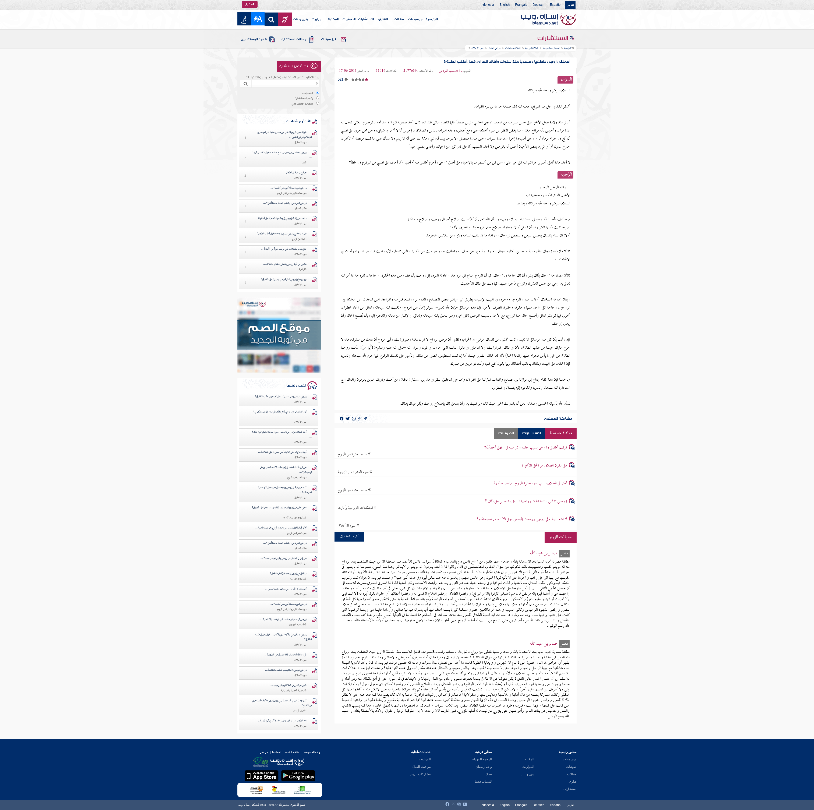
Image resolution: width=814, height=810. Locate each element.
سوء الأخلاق (347, 526)
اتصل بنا (276, 752)
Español (555, 5)
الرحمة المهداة (482, 759)
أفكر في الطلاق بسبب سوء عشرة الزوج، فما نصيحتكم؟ (530, 483)
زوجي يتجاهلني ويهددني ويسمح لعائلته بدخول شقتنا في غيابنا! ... (282, 155)
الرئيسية (432, 19)
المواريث (317, 19)
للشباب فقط (483, 781)
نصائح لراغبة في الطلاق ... (295, 173)
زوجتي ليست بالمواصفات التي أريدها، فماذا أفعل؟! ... (283, 619)
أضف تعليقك (349, 536)
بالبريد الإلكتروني (302, 103)
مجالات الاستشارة (294, 39)
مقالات (399, 19)
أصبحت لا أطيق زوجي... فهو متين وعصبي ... (286, 589)
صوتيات (571, 766)
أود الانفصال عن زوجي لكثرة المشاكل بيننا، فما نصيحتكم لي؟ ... (282, 414)
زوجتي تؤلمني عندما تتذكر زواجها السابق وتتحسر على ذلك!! (526, 501)
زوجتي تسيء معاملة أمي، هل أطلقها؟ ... (288, 188)
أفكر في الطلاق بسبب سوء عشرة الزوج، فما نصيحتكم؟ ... (281, 528)
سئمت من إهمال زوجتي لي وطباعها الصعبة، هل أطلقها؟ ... (281, 218)
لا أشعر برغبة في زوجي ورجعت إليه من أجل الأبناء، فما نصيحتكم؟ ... (285, 490)
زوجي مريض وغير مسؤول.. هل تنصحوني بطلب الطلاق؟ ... (279, 396)
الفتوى (383, 19)
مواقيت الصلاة (421, 766)
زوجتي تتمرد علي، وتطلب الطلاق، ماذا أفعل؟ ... (285, 203)
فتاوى (573, 781)
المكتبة (333, 19)
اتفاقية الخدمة (292, 752)
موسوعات (415, 19)
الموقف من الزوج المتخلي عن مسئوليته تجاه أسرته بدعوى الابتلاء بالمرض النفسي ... (284, 135)
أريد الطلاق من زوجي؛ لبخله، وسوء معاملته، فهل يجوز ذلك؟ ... (282, 434)
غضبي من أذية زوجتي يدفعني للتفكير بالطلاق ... (285, 264)
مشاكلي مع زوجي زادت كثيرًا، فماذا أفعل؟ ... (287, 574)
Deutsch (538, 5)
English (504, 5)
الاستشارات (366, 19)
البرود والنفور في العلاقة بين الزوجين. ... (288, 685)
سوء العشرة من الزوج (353, 454)
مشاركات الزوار (420, 774)
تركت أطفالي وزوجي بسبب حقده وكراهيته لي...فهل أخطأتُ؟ (525, 448)
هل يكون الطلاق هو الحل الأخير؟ (544, 466)
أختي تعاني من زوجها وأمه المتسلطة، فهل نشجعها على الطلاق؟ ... (282, 510)
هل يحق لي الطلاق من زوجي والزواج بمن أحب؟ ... (284, 558)
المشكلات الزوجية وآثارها (356, 508)
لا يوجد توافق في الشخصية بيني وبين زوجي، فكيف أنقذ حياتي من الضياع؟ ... (282, 703)
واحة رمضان (484, 766)
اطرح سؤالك (329, 39)
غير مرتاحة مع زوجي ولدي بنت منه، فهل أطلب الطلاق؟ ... (280, 234)
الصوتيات (349, 19)
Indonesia (487, 5)
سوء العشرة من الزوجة (353, 472)
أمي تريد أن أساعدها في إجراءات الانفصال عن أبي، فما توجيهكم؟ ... (286, 470)
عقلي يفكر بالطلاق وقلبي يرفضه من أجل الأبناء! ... (284, 249)
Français (521, 5)
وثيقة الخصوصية (312, 752)
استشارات (570, 789)
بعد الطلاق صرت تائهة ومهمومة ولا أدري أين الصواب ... (281, 721)
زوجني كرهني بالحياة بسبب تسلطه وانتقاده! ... (286, 670)
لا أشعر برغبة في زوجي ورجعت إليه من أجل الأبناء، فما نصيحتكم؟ (522, 519)
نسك (488, 774)
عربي (570, 5)
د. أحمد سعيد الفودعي (451, 71)
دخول (248, 4)
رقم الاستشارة (304, 98)
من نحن (264, 752)
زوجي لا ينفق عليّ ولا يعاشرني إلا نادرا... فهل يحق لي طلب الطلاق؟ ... (283, 637)
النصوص (307, 93)
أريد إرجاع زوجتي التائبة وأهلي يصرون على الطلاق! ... (282, 279)
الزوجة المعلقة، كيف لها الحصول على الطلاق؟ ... (285, 655)
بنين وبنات (300, 19)
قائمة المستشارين (254, 39)
